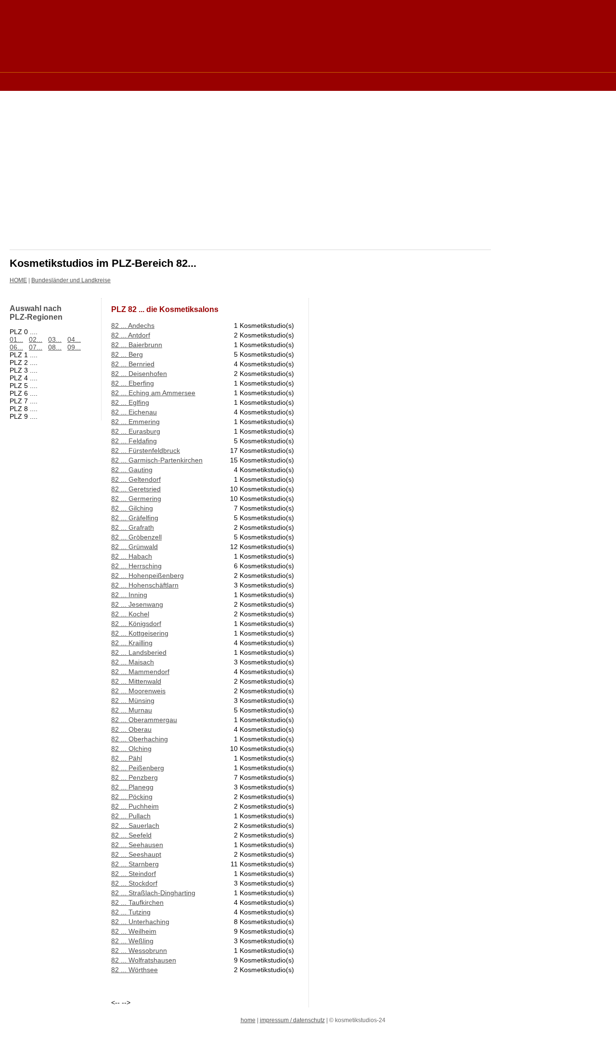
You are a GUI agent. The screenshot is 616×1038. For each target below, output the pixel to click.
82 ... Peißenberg (137, 768)
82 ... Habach (131, 556)
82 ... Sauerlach (135, 825)
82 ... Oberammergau (144, 720)
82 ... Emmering (135, 421)
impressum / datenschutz (292, 1020)
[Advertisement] (185, 81)
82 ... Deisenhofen (139, 373)
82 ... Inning (129, 595)
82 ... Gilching (132, 508)
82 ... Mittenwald (136, 681)
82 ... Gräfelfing (134, 518)
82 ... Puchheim (135, 806)
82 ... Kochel (130, 614)
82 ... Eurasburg (135, 431)
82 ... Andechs (132, 325)
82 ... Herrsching (136, 566)
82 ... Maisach (132, 662)
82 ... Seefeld (131, 835)
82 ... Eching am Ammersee (153, 393)
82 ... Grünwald (134, 546)
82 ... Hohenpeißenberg (147, 575)
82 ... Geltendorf (136, 479)
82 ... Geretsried (136, 489)
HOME (18, 280)
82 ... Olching (131, 748)
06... (16, 347)
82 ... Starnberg (135, 864)
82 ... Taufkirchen (137, 902)
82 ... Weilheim (133, 931)
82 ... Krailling (132, 643)
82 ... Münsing (132, 700)
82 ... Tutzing (131, 912)
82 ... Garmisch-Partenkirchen (157, 460)
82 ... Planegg (132, 787)
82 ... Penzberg (134, 777)
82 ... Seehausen (137, 845)
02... (35, 339)
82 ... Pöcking (132, 796)
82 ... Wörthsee (134, 970)
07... (35, 347)
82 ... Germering (136, 498)
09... (74, 347)
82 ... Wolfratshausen (143, 960)
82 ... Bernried (132, 364)
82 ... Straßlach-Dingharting (153, 893)
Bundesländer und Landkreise (71, 280)
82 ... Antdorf (130, 335)
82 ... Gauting (132, 470)
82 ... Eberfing (132, 383)
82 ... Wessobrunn (139, 950)
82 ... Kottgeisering (139, 633)
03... (55, 339)
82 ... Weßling (132, 941)
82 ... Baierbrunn (136, 345)
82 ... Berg (127, 354)
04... (74, 339)
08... (55, 347)
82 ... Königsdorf (136, 623)
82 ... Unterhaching (140, 921)
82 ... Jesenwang (137, 604)
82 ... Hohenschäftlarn (145, 585)
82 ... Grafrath (132, 527)
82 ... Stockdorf (134, 883)
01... (16, 339)
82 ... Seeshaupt (136, 854)
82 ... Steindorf (133, 873)
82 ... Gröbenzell (136, 537)
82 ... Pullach (131, 816)
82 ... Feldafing (134, 441)
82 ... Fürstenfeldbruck (145, 450)
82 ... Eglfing (130, 402)
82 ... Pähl (126, 758)
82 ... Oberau (131, 729)
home (248, 1020)
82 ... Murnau (131, 710)
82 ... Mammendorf (140, 671)
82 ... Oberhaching (139, 739)
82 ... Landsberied (139, 652)
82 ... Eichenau (134, 412)
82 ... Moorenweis (138, 691)
